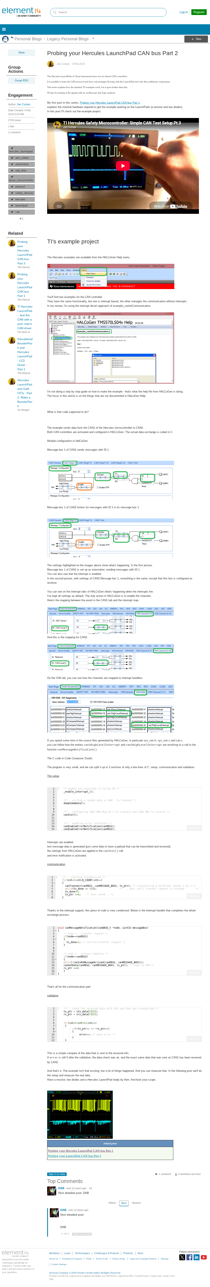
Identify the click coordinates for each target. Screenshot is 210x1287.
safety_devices (24, 193)
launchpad (21, 205)
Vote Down (68, 1234)
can (17, 212)
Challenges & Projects (106, 1253)
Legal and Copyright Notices (143, 1259)
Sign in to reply (57, 1174)
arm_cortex (22, 157)
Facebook (189, 1257)
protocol (20, 186)
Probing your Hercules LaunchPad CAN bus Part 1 (110, 102)
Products (128, 1253)
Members (54, 1253)
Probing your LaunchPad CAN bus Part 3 (74, 1155)
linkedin (197, 1257)
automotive (22, 164)
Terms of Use (102, 1259)
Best (123, 1203)
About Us (53, 1259)
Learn (67, 1253)
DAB (61, 1188)
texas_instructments (21, 180)
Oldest (112, 1202)
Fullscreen (194, 827)
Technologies (82, 1253)
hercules (20, 199)
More (12, 38)
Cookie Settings (58, 1264)
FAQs (88, 1259)
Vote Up (62, 1234)
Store (140, 1253)
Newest (136, 1202)
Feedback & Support (72, 1259)
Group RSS (21, 80)
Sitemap (165, 1259)
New (198, 39)
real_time (20, 170)
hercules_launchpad (21, 151)
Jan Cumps (23, 104)
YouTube (204, 1257)
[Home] (21, 12)
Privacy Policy (118, 1259)
